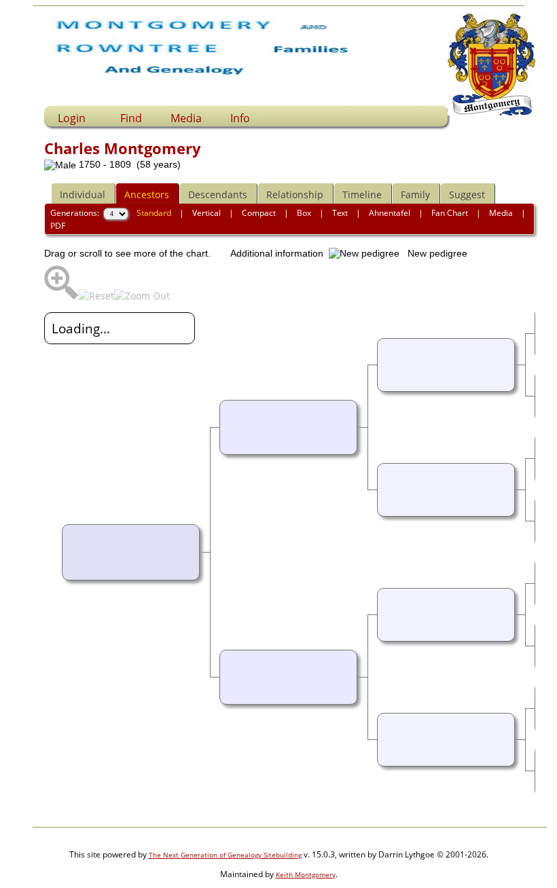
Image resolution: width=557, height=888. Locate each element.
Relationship (294, 194)
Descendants (217, 194)
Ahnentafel (389, 213)
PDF (57, 226)
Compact (259, 213)
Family (415, 194)
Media (186, 118)
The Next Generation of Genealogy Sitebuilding (225, 854)
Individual (82, 194)
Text (340, 213)
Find (131, 118)
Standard (154, 213)
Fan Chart (449, 213)
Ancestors (146, 194)
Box (304, 213)
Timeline (362, 194)
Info (240, 118)
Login (72, 118)
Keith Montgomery (306, 874)
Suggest (467, 194)
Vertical (206, 213)
